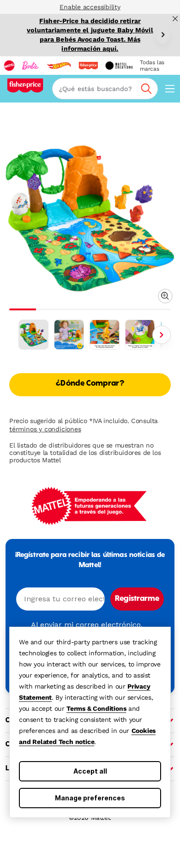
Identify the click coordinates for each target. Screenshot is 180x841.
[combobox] (105, 88)
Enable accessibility (90, 7)
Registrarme (137, 599)
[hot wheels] (58, 65)
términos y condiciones (45, 429)
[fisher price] (88, 65)
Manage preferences (90, 798)
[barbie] (30, 65)
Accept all (90, 771)
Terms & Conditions (96, 708)
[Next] (163, 34)
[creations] (119, 65)
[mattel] (9, 65)
